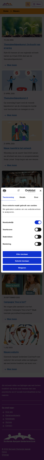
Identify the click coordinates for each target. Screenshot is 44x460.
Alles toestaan (22, 254)
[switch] (38, 229)
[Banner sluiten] (40, 191)
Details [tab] (22, 197)
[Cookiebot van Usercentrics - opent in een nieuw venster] (26, 190)
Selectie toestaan (22, 261)
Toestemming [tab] (8, 197)
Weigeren (22, 268)
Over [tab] (36, 197)
